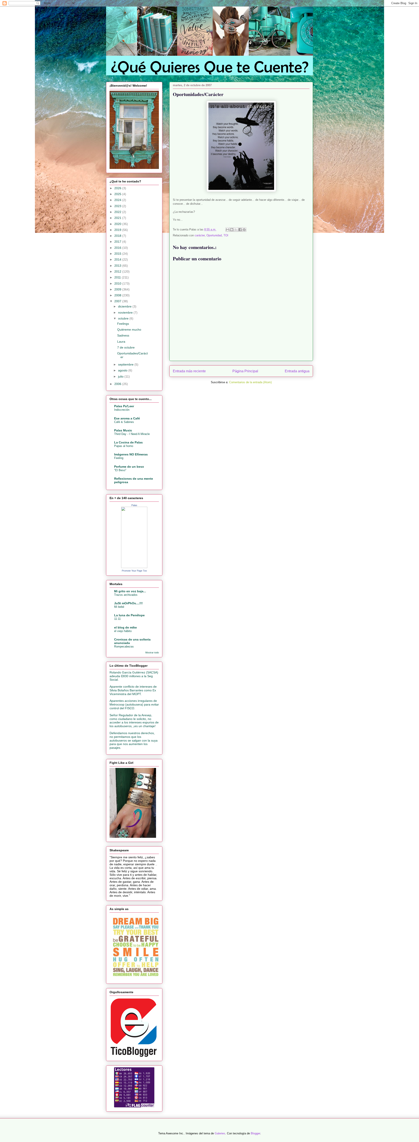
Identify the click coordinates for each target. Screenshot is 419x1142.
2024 (118, 200)
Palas (134, 505)
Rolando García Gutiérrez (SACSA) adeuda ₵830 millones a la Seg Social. (134, 676)
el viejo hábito (123, 631)
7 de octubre (126, 347)
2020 (118, 224)
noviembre (126, 312)
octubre (123, 318)
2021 (118, 218)
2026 (118, 188)
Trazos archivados (125, 594)
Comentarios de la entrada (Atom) (250, 382)
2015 (118, 253)
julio (121, 376)
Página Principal (245, 371)
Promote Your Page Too (134, 570)
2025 (118, 194)
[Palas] (134, 567)
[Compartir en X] (236, 229)
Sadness (123, 335)
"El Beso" (120, 470)
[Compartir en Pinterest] (244, 229)
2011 (118, 277)
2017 (118, 241)
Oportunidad (214, 235)
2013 (118, 265)
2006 (118, 384)
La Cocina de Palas (128, 442)
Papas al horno (123, 446)
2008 (118, 295)
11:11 (117, 618)
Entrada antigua (297, 371)
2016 (118, 247)
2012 (118, 271)
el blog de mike (125, 627)
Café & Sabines (124, 422)
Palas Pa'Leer (124, 406)
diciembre (125, 306)
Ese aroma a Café (127, 418)
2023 (118, 206)
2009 (118, 289)
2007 (118, 301)
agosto (123, 370)
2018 (118, 235)
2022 (118, 212)
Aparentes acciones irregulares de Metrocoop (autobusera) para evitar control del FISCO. (134, 704)
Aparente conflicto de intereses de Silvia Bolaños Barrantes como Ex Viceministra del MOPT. (133, 690)
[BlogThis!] (232, 229)
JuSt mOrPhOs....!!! (128, 603)
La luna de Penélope (129, 615)
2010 (118, 283)
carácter (200, 235)
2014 (118, 259)
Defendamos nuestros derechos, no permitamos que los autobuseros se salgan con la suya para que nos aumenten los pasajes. (134, 740)
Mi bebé (119, 606)
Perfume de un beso (129, 466)
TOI (225, 235)
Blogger (255, 1133)
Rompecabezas (124, 646)
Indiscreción (121, 409)
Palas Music (123, 430)
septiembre (126, 364)
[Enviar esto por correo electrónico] (227, 229)
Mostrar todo (152, 652)
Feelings (123, 323)
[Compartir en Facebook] (240, 229)
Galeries (220, 1133)
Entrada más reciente (189, 371)
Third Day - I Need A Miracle (132, 434)
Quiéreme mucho (129, 329)
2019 (118, 230)
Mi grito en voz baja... (130, 591)
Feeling (118, 458)
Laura (121, 341)
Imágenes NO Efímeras (131, 454)
